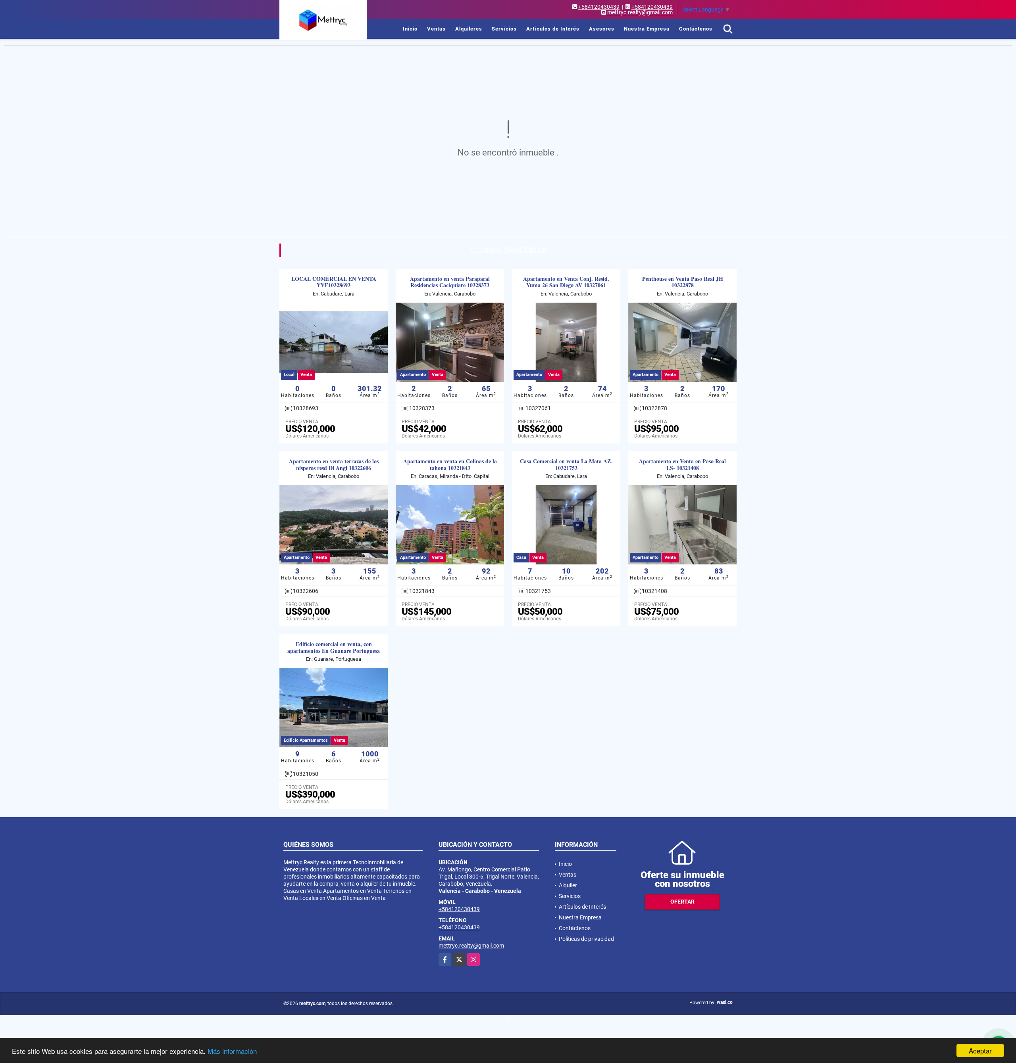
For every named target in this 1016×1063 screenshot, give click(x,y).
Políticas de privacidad (586, 939)
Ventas (436, 29)
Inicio (410, 29)
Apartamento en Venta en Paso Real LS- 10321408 (682, 465)
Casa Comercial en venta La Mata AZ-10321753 (566, 465)
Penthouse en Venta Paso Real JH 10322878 (682, 282)
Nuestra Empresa (647, 29)
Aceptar (980, 1050)
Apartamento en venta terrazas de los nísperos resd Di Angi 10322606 (334, 465)
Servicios (504, 29)
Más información (232, 1051)
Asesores (601, 29)
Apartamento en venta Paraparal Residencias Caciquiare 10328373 (450, 282)
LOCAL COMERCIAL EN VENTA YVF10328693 (333, 282)
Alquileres (468, 29)
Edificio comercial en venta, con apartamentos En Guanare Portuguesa (333, 647)
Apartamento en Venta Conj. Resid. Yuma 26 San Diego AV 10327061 (566, 282)
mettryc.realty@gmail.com (471, 945)
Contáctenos (695, 29)
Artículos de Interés (552, 29)
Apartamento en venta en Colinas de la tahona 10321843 (450, 465)
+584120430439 (599, 7)
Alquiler (568, 885)
